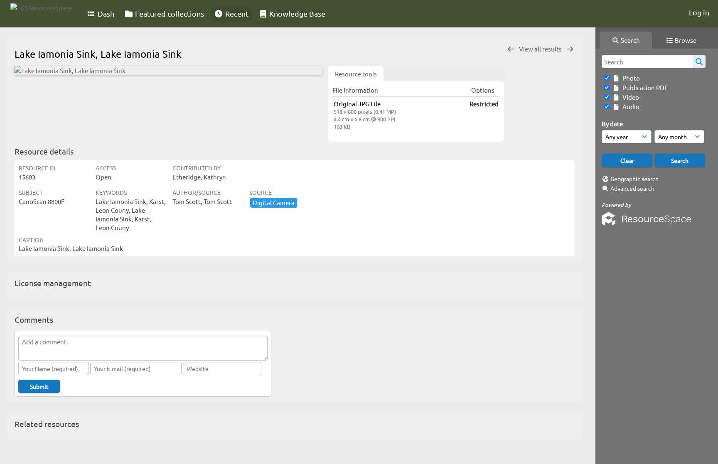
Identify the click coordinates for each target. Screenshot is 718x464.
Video (629, 97)
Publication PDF (644, 87)
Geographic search (634, 178)
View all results (541, 49)
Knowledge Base (296, 13)
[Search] (699, 61)
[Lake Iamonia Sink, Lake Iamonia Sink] (168, 70)
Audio (629, 106)
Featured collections (168, 13)
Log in (699, 12)
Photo (630, 78)
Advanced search (632, 188)
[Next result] (570, 49)
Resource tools (356, 74)
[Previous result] (510, 49)
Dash (105, 13)
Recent (236, 13)
